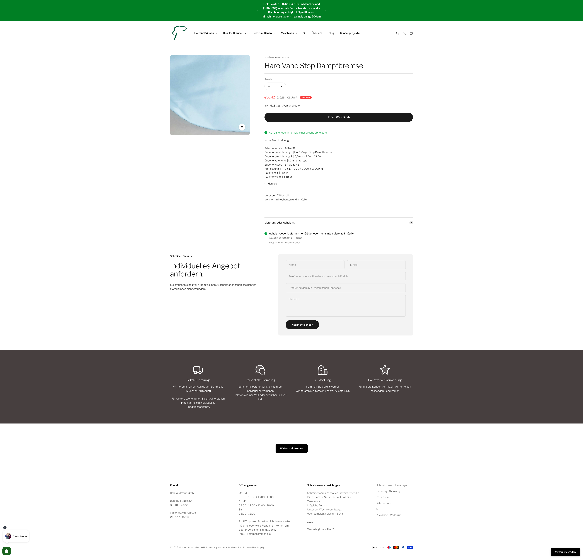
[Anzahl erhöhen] (281, 86)
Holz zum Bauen (262, 33)
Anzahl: (268, 79)
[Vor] (325, 10)
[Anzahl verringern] (269, 86)
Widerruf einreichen (291, 448)
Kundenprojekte (350, 33)
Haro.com (273, 183)
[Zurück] (257, 10)
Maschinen (287, 33)
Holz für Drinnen (204, 33)
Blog (331, 33)
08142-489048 (179, 516)
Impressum (382, 497)
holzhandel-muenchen (277, 57)
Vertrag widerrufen (565, 552)
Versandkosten (292, 105)
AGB (378, 509)
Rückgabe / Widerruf (388, 515)
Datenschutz (383, 503)
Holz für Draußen (233, 33)
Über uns (317, 33)
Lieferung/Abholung (388, 491)
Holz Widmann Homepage (391, 485)
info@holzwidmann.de (183, 512)
